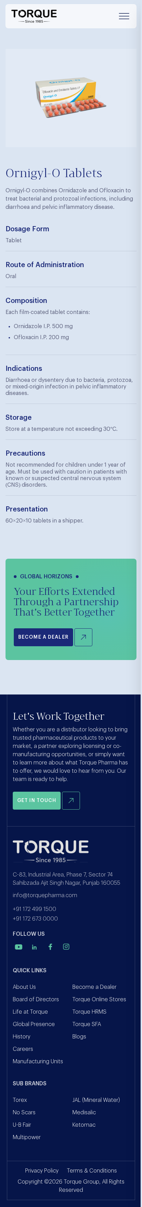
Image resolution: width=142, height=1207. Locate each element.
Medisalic (84, 1112)
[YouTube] (18, 947)
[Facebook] (50, 947)
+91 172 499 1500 (34, 909)
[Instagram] (66, 947)
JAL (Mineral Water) (96, 1100)
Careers (23, 1049)
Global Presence (34, 1024)
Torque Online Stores (99, 999)
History (21, 1036)
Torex (20, 1100)
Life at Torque (30, 1012)
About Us (24, 987)
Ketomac (83, 1125)
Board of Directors (36, 999)
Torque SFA (86, 1024)
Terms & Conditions (92, 1171)
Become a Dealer (94, 987)
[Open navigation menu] (124, 16)
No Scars (24, 1112)
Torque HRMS (89, 1012)
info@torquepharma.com (45, 895)
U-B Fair (22, 1125)
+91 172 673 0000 (35, 919)
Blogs (79, 1036)
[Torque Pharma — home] (34, 16)
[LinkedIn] (34, 947)
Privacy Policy (42, 1171)
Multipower (27, 1137)
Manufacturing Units (38, 1061)
